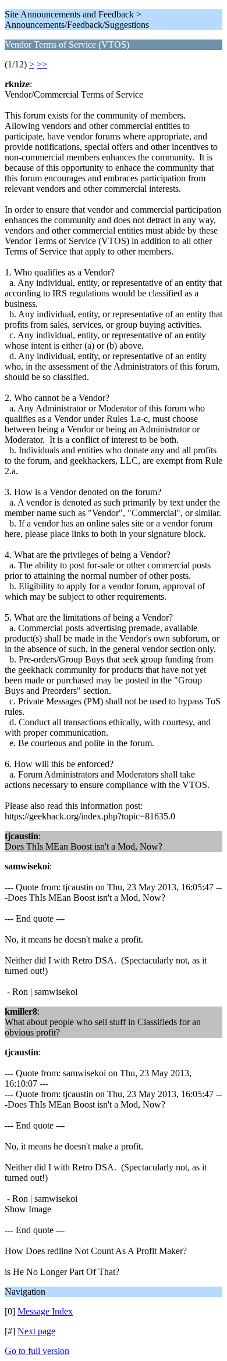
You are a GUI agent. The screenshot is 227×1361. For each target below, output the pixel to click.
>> (42, 64)
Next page (36, 1331)
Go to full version (37, 1351)
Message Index (45, 1311)
